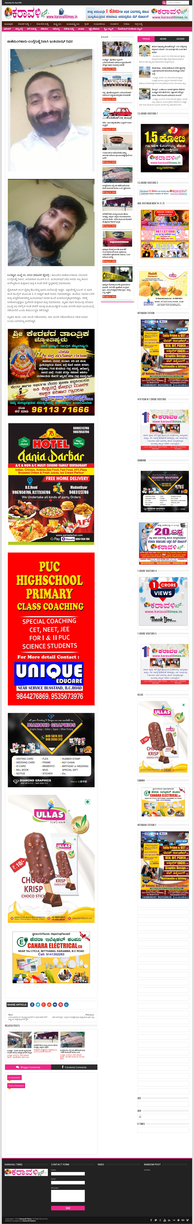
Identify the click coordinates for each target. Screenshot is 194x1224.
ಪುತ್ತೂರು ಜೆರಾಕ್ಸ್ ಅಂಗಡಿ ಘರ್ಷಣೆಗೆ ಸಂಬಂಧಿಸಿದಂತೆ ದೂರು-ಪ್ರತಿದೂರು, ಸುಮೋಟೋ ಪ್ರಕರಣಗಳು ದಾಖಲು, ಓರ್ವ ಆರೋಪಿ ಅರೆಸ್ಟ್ (116, 253)
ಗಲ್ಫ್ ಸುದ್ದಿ (138, 23)
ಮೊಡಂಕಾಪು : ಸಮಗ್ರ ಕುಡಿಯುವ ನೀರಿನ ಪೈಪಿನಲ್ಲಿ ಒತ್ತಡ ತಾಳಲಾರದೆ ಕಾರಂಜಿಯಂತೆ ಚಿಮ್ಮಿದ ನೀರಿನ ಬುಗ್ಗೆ (168, 71)
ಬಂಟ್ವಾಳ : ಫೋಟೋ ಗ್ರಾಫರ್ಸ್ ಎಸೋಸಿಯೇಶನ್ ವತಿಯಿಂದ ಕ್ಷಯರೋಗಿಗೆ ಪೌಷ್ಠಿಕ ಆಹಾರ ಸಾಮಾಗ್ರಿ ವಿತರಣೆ (116, 62)
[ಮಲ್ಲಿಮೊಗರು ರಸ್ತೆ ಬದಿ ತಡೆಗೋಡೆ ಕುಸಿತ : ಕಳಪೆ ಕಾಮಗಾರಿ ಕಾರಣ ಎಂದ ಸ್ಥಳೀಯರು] (117, 170)
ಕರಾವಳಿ (104, 37)
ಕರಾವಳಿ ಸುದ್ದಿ (23, 23)
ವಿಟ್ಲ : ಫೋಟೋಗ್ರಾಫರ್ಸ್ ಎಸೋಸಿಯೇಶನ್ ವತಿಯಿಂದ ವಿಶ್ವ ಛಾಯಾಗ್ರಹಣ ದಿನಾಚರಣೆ (116, 93)
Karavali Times (26, 1219)
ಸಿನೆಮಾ (127, 23)
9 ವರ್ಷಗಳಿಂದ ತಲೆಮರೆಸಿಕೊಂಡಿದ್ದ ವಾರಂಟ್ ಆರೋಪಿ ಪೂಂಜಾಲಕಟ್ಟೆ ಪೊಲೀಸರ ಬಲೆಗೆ (117, 155)
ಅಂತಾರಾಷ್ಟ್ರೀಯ (73, 23)
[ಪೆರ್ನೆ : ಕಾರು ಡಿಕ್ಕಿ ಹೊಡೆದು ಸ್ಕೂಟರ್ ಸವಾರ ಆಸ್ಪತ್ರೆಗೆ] (117, 107)
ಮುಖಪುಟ (8, 23)
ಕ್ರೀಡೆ (86, 23)
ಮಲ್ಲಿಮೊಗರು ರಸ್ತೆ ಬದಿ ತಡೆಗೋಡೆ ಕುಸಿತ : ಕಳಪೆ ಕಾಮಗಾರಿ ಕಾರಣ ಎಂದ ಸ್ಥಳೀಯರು (116, 186)
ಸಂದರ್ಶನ (114, 23)
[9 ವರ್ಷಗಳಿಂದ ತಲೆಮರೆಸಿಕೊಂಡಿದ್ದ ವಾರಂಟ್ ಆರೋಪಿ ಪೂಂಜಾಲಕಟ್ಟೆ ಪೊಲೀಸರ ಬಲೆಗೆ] (117, 137)
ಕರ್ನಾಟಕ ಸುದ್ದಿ (42, 23)
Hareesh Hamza (29, 1221)
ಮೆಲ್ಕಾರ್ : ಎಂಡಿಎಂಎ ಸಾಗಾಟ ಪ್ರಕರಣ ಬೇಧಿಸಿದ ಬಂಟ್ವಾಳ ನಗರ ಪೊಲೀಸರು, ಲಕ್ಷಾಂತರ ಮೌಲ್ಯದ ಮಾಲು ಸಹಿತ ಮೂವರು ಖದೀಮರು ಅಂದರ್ (168, 92)
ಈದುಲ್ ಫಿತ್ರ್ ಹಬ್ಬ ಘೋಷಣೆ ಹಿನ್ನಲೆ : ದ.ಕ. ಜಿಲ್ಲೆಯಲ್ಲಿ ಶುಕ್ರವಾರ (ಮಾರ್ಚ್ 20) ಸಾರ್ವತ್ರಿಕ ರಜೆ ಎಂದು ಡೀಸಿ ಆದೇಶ (169, 49)
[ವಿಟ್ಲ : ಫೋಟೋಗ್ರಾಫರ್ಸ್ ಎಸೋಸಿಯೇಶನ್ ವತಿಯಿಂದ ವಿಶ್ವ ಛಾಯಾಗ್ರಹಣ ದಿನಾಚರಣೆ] (117, 77)
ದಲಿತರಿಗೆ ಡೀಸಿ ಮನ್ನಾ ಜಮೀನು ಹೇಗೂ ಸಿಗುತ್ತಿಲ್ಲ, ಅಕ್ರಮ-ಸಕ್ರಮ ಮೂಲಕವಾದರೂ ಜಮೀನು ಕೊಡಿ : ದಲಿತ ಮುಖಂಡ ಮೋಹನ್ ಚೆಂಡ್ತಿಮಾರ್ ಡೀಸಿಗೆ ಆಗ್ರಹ (117, 218)
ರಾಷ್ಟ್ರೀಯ (57, 23)
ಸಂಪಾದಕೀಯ (99, 23)
